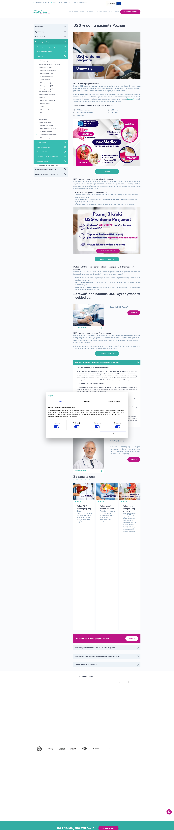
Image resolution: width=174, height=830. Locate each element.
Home (71, 12)
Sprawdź (134, 312)
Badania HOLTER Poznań (44, 152)
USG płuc (41, 106)
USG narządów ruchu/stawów (47, 94)
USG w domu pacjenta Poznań (48, 134)
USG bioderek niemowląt (46, 73)
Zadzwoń (107, 171)
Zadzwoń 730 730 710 (107, 259)
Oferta (76, 12)
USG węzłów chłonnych (45, 131)
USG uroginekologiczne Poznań (48, 128)
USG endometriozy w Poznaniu (48, 138)
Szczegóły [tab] (87, 401)
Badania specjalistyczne (43, 42)
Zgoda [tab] (60, 401)
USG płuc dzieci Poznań (46, 109)
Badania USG (41, 56)
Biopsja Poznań (41, 142)
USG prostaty (43, 113)
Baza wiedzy (89, 12)
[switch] (76, 426)
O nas (96, 12)
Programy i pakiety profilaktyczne (46, 174)
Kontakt (116, 12)
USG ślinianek (43, 119)
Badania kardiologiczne (43, 147)
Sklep (110, 12)
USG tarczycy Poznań (45, 122)
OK (113, 434)
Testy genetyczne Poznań (44, 51)
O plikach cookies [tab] (114, 401)
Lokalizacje (103, 12)
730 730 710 (45, 2)
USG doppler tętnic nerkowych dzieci (49, 64)
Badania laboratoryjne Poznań (45, 169)
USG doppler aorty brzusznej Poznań (49, 70)
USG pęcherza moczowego (47, 100)
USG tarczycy (115, 110)
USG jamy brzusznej (83, 110)
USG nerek (80, 115)
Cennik (82, 12)
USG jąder (114, 112)
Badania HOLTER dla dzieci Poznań (47, 156)
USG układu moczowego (85, 112)
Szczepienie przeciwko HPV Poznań (47, 165)
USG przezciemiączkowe (46, 76)
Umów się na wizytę (130, 12)
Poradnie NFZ (40, 37)
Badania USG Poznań (119, 307)
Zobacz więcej (80, 327)
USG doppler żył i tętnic (45, 67)
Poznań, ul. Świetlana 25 (80, 2)
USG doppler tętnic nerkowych (47, 61)
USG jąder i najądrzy (45, 79)
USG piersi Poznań (44, 103)
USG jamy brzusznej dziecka (47, 86)
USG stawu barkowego (45, 116)
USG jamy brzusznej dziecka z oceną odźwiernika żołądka (49, 90)
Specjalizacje (39, 32)
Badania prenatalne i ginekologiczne (47, 47)
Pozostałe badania (42, 161)
